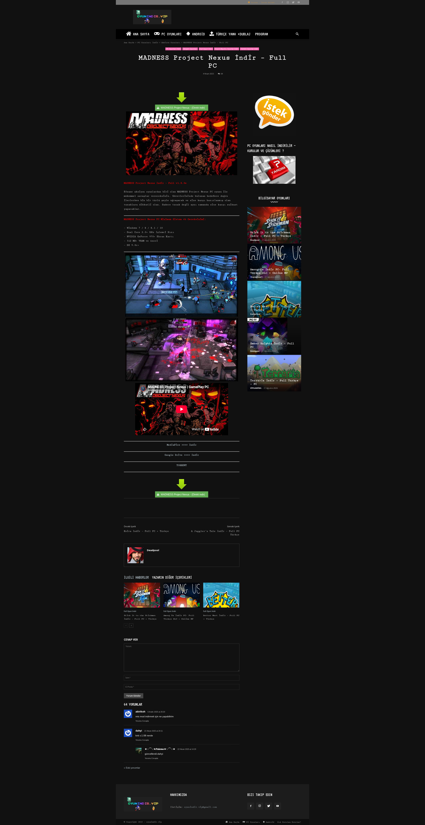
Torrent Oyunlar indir (249, 49)
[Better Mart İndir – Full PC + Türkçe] (221, 595)
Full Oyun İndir (206, 49)
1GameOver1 (256, 277)
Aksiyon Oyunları (170, 42)
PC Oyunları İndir (147, 42)
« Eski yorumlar (132, 767)
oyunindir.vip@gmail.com (200, 807)
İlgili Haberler (136, 577)
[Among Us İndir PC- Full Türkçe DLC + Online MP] (182, 595)
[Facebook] (282, 2)
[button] (297, 34)
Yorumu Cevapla (142, 721)
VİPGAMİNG (255, 388)
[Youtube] (298, 2)
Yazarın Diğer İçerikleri (172, 577)
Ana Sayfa (140, 34)
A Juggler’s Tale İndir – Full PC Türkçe (215, 533)
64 (222, 73)
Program (261, 34)
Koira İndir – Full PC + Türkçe (146, 531)
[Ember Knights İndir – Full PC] (274, 336)
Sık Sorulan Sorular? (289, 822)
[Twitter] (293, 2)
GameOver (255, 314)
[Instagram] (287, 2)
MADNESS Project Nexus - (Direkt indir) (183, 107)
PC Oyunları (171, 34)
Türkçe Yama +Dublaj (232, 34)
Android (197, 34)
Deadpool (153, 550)
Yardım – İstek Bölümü (262, 2)
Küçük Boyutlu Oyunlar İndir (226, 49)
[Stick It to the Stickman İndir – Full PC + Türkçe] (142, 595)
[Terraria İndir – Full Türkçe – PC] (274, 373)
